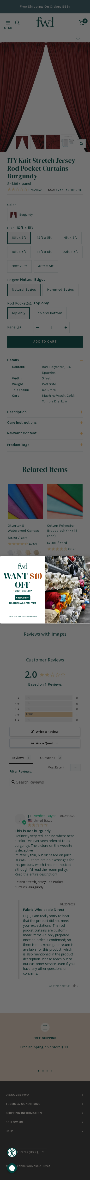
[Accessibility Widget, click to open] (12, 1152)
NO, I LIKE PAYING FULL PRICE (22, 603)
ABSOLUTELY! (22, 598)
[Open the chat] (12, 1168)
